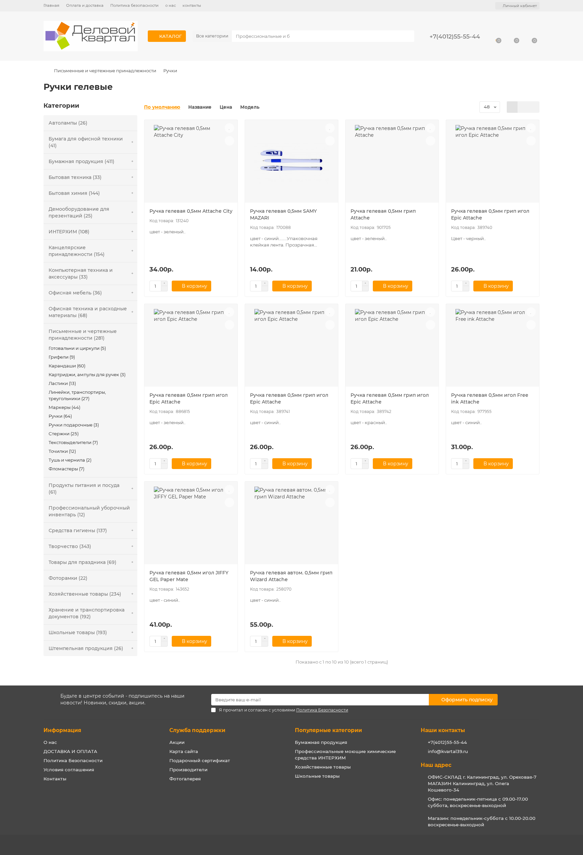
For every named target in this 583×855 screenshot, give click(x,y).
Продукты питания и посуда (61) (84, 488)
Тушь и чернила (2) (70, 460)
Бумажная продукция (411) (81, 161)
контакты (192, 5)
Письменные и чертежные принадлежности (105, 70)
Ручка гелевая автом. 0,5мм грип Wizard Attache (291, 576)
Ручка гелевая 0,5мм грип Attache (383, 214)
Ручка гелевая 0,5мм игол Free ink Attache (489, 398)
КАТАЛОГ (170, 36)
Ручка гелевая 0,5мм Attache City (190, 211)
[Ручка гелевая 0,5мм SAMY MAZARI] (291, 164)
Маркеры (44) (64, 407)
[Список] (523, 107)
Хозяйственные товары (323, 767)
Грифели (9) (62, 357)
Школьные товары (317, 776)
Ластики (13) (62, 383)
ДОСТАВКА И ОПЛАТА (70, 751)
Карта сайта (183, 751)
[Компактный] (533, 107)
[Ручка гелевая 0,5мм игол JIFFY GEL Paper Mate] (190, 525)
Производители (188, 769)
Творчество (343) (70, 546)
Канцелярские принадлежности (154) (77, 250)
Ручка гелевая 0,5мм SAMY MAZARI (283, 214)
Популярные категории (328, 730)
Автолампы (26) (68, 123)
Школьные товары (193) (78, 632)
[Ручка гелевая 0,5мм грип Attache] (392, 164)
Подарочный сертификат (199, 760)
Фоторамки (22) (68, 578)
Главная (51, 5)
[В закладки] (229, 128)
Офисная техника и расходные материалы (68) (88, 312)
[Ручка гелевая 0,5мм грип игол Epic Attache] (492, 164)
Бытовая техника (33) (75, 177)
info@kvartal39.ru (448, 751)
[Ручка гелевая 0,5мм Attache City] (190, 164)
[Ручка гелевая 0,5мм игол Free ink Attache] (492, 348)
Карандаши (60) (67, 365)
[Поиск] (407, 36)
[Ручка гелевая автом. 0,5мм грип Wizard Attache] (291, 525)
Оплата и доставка (85, 5)
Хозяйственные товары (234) (85, 594)
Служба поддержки (197, 730)
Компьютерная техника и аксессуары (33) (81, 273)
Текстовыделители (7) (73, 442)
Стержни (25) (64, 433)
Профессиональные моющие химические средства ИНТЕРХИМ (345, 754)
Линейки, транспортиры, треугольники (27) (77, 395)
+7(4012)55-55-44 (447, 742)
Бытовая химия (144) (74, 193)
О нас (50, 742)
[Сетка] (512, 107)
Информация (62, 730)
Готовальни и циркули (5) (77, 348)
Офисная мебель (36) (75, 293)
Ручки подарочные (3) (74, 425)
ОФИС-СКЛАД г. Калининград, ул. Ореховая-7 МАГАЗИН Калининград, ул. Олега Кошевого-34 (482, 783)
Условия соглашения (69, 769)
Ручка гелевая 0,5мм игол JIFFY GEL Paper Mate (188, 576)
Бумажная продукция (321, 742)
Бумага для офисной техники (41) (86, 142)
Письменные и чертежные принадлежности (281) (83, 334)
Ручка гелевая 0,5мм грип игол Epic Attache (490, 214)
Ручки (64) (60, 416)
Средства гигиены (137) (78, 530)
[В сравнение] (229, 141)
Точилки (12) (62, 451)
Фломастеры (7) (66, 468)
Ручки (170, 70)
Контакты (55, 778)
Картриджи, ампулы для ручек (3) (87, 374)
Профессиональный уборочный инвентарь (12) (89, 511)
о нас (170, 5)
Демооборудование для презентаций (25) (79, 212)
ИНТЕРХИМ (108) (69, 232)
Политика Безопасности (73, 760)
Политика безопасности (134, 5)
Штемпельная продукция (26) (86, 648)
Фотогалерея (185, 778)
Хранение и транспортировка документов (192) (86, 613)
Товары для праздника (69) (82, 562)
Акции (177, 742)
